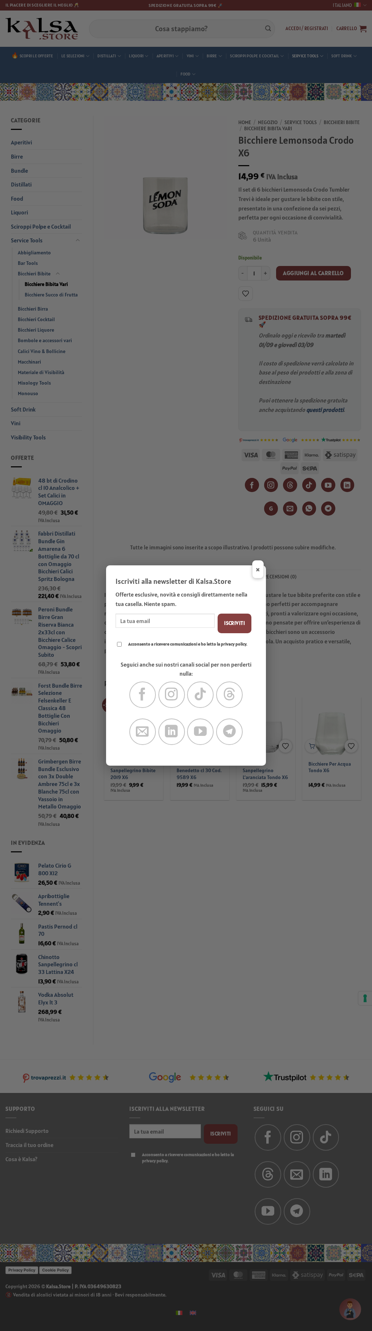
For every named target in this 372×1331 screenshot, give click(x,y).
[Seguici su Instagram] (171, 694)
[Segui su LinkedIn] (171, 731)
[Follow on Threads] (229, 694)
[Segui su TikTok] (200, 694)
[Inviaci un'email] (142, 731)
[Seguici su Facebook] (142, 694)
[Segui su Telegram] (229, 731)
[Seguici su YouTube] (200, 731)
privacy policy (233, 644)
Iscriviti (234, 623)
